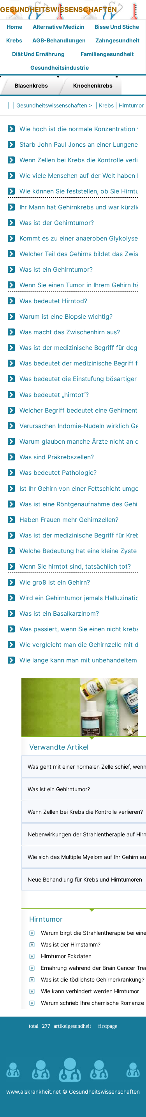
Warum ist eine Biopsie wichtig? (66, 316)
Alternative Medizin (58, 26)
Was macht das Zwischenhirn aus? (69, 332)
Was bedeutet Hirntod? (53, 301)
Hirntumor (131, 105)
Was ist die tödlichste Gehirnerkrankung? (92, 979)
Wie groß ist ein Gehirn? (54, 582)
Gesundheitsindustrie (59, 67)
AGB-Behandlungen (59, 40)
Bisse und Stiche (117, 26)
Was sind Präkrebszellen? (56, 457)
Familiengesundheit (107, 54)
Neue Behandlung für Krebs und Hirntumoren (85, 879)
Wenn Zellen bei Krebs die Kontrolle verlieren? (85, 811)
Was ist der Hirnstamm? (70, 944)
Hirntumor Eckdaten (66, 956)
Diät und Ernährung (38, 54)
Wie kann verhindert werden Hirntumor (90, 991)
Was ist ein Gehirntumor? (56, 269)
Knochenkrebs (93, 85)
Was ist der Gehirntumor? (56, 223)
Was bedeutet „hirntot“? (54, 395)
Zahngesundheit (117, 40)
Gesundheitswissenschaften (58, 9)
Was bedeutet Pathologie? (58, 472)
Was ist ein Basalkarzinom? (59, 613)
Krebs (14, 40)
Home (14, 26)
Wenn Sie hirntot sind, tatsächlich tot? (75, 566)
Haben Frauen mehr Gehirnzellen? (68, 519)
